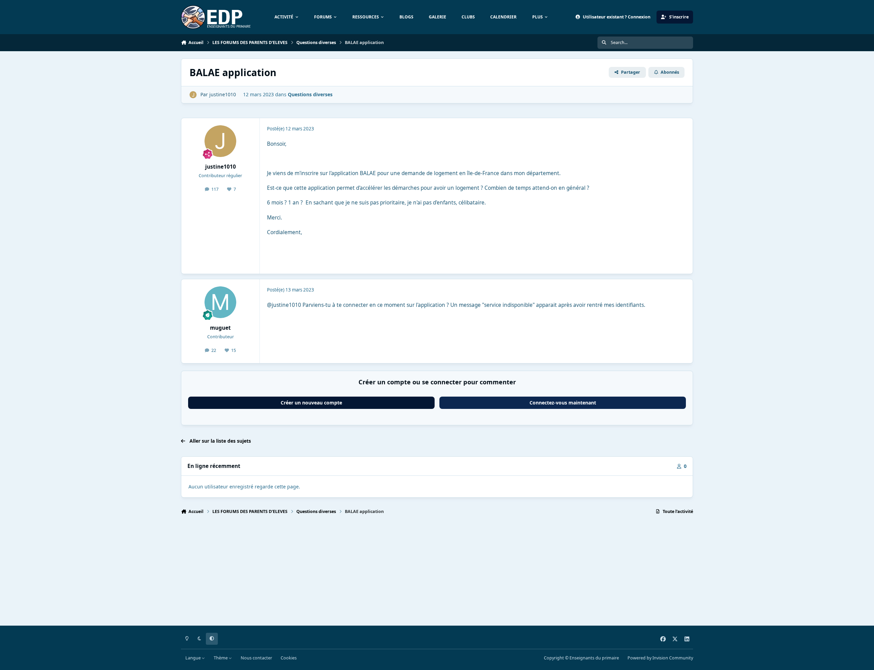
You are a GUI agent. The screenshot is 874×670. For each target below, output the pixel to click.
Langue (193, 658)
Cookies (289, 658)
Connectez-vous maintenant (563, 402)
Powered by (660, 658)
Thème (221, 658)
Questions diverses (310, 94)
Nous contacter (256, 658)
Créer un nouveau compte (311, 402)
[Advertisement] (386, 573)
